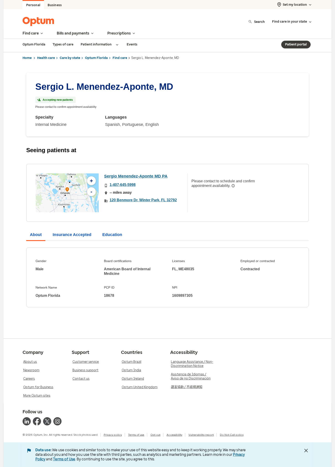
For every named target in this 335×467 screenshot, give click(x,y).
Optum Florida (96, 58)
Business (55, 5)
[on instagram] (57, 421)
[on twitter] (47, 421)
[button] (67, 190)
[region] (67, 192)
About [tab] (36, 234)
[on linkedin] (27, 421)
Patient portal (296, 44)
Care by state (70, 58)
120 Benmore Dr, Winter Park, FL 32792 (143, 200)
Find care (120, 58)
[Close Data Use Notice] (306, 450)
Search (259, 21)
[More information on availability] (233, 186)
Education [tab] (112, 234)
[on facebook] (37, 421)
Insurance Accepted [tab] (72, 234)
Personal (33, 5)
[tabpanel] (167, 277)
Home (27, 58)
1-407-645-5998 (123, 185)
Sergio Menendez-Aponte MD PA (136, 176)
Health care (46, 58)
